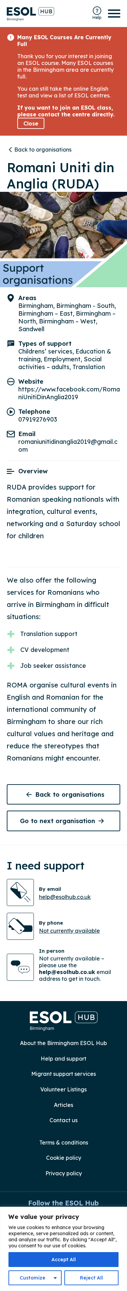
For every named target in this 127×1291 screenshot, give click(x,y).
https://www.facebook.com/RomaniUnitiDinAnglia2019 (69, 393)
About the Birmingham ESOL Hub (63, 1043)
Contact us (63, 1120)
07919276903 (37, 419)
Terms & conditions (63, 1142)
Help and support (63, 1058)
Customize (32, 1278)
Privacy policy (63, 1173)
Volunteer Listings (63, 1089)
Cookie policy (63, 1157)
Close (30, 123)
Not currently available (69, 930)
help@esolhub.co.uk (65, 896)
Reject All (91, 1278)
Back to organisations (42, 149)
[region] (63, 1249)
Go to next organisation (57, 821)
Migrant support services (63, 1073)
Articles (63, 1105)
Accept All (63, 1259)
